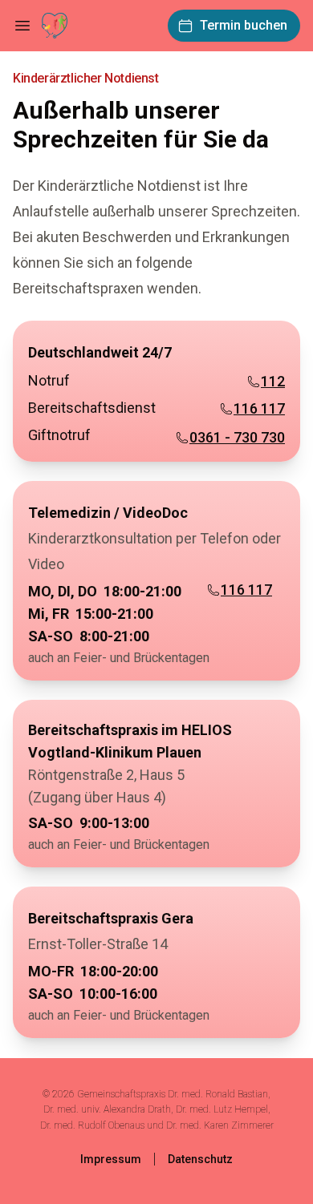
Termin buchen (243, 25)
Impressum (110, 1159)
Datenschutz (200, 1159)
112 (273, 381)
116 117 (259, 408)
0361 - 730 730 (237, 437)
